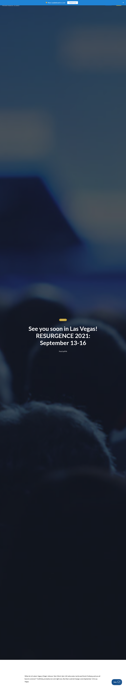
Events (63, 320)
